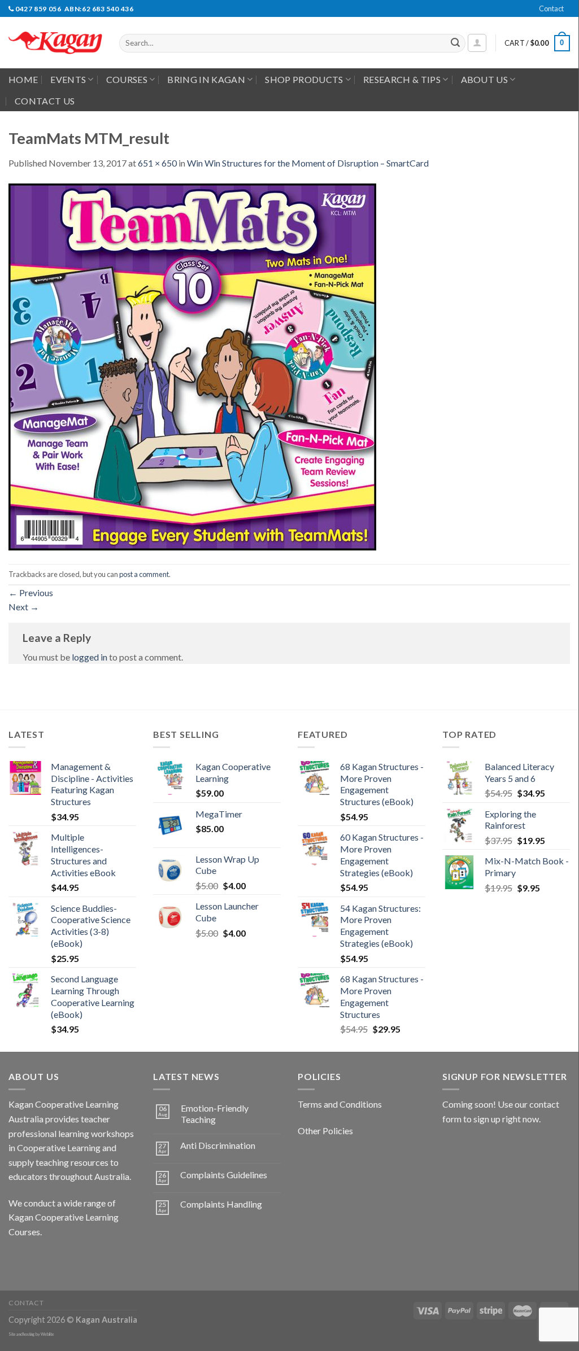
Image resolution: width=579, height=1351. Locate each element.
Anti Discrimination (217, 1145)
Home (23, 79)
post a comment (144, 574)
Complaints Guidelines (223, 1174)
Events (68, 79)
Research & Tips (402, 79)
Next (23, 606)
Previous (30, 592)
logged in (89, 657)
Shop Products (304, 79)
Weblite (47, 1334)
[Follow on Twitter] (59, 1260)
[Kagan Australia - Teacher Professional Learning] (55, 43)
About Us (484, 79)
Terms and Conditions (340, 1104)
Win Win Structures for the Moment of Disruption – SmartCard (308, 163)
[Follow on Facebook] (19, 1260)
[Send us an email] (575, 15)
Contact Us (45, 100)
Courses (126, 79)
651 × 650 (157, 163)
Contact (551, 8)
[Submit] (455, 43)
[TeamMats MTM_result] (192, 365)
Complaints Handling (221, 1204)
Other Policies (325, 1130)
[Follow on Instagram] (39, 1260)
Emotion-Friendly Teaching (215, 1113)
